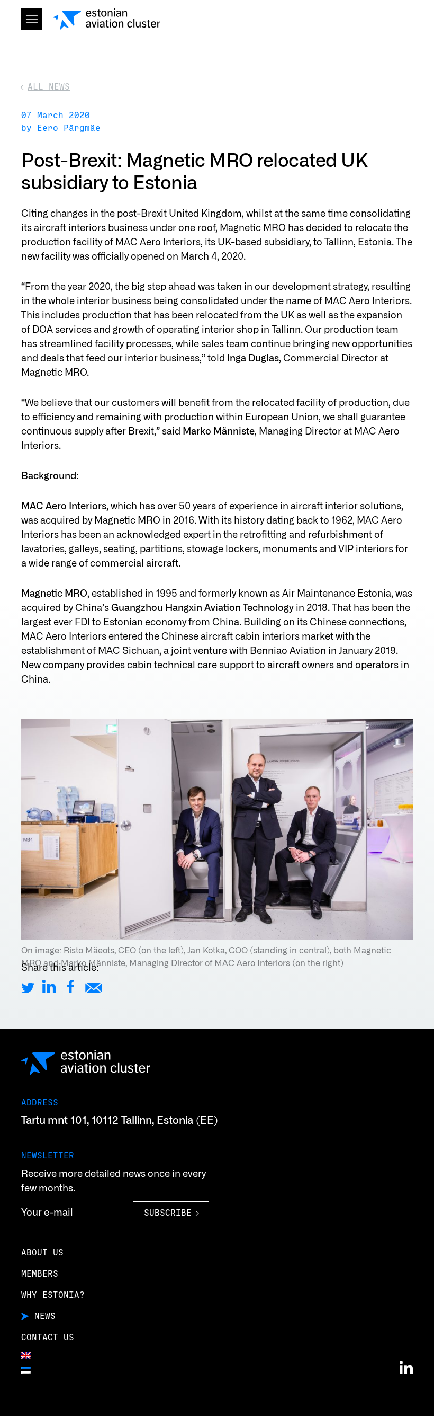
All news (49, 87)
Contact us (47, 1337)
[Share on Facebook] (70, 986)
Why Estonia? (53, 1295)
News (45, 1316)
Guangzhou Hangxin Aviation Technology (202, 608)
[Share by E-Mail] (93, 986)
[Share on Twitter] (27, 986)
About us (42, 1253)
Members (39, 1274)
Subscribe (168, 1213)
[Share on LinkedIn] (49, 986)
